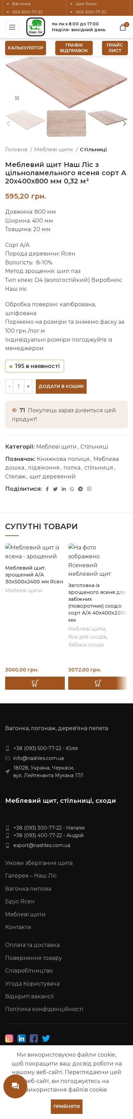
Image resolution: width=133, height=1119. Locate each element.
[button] (35, 683)
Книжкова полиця (63, 459)
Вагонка (21, 3)
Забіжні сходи (86, 645)
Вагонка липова (28, 888)
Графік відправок (74, 47)
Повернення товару (33, 958)
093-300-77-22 (91, 11)
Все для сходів (87, 637)
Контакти (18, 927)
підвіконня (44, 467)
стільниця (98, 467)
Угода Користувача (32, 983)
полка (71, 467)
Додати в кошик (61, 386)
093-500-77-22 (27, 11)
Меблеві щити (54, 149)
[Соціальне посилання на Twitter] (55, 489)
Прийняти (67, 1106)
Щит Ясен (86, 3)
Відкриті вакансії (29, 996)
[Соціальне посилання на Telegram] (80, 489)
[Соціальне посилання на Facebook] (47, 489)
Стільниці (93, 149)
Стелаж (15, 476)
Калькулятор (25, 47)
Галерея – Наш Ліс (31, 875)
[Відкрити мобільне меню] (12, 27)
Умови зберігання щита (39, 863)
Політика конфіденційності (44, 1009)
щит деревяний (52, 476)
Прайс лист (115, 47)
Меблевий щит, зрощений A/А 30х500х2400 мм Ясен (34, 575)
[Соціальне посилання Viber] (89, 489)
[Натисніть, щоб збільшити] (17, 98)
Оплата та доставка (32, 945)
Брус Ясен (20, 901)
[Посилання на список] (66, 748)
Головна (17, 149)
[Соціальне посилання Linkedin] (64, 489)
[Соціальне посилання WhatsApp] (72, 489)
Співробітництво (29, 970)
